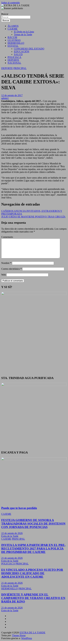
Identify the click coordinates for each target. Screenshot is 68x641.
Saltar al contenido (10, 2)
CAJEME (13, 28)
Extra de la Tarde (9, 536)
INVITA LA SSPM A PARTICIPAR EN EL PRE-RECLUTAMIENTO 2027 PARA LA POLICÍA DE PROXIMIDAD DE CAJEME (33, 548)
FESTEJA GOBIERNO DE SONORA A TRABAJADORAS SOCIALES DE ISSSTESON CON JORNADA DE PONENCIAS (33, 523)
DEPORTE (13, 60)
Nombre (6, 263)
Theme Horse (19, 635)
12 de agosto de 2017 (12, 95)
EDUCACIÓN (21, 51)
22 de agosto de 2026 (12, 533)
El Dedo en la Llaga (24, 31)
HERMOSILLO (16, 43)
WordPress (26, 638)
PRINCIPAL (20, 68)
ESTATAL (13, 45)
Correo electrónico (11, 269)
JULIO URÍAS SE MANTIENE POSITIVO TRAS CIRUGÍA (33, 216)
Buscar (4, 14)
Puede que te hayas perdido (19, 508)
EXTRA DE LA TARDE (32, 632)
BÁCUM (12, 37)
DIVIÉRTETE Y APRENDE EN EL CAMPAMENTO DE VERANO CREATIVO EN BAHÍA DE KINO (33, 598)
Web (3, 274)
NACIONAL (14, 63)
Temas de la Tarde (23, 34)
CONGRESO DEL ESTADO (29, 48)
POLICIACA (14, 57)
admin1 (5, 98)
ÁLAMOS (13, 26)
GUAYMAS (14, 40)
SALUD (18, 54)
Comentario (7, 237)
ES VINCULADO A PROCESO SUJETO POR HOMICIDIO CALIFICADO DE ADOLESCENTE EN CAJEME (32, 573)
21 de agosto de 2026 (12, 558)
